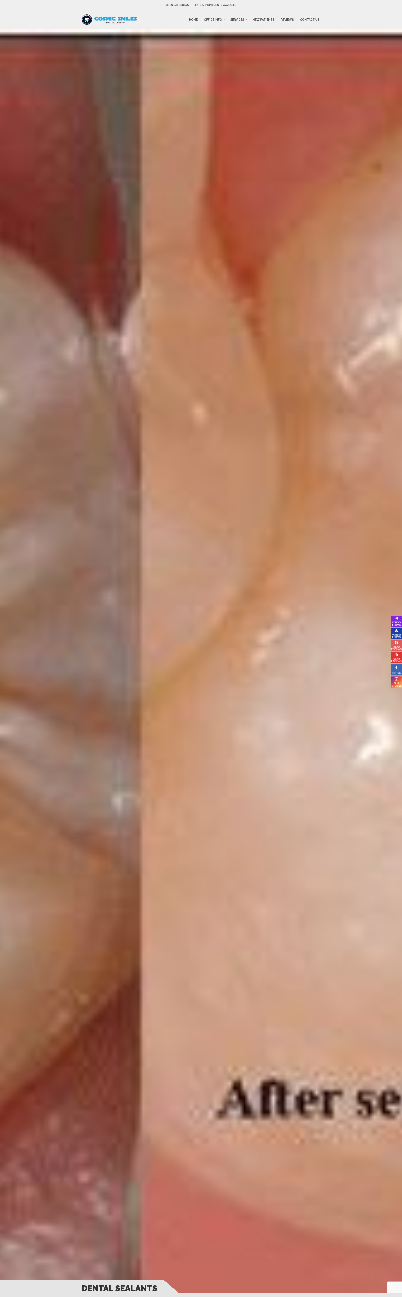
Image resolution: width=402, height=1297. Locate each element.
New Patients (263, 19)
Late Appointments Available (215, 5)
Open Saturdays (177, 5)
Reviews (287, 19)
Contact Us (310, 19)
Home (193, 19)
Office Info (213, 19)
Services (237, 19)
